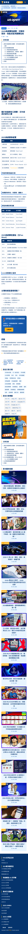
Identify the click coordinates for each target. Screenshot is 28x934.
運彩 (6, 410)
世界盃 (18, 378)
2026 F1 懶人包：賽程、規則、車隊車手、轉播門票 (14, 558)
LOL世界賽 (7, 375)
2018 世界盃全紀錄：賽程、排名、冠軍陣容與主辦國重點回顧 (14, 510)
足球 (6, 392)
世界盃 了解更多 (14, 853)
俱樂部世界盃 (15, 407)
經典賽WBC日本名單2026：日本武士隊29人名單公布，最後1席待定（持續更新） (14, 752)
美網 (7, 36)
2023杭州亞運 (8, 372)
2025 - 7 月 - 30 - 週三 (12, 28)
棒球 (14, 383)
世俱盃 (6, 378)
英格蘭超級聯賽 (20, 389)
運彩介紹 (16, 392)
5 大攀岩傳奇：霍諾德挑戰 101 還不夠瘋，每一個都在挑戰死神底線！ (14, 534)
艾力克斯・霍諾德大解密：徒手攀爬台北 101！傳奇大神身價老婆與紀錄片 (14, 630)
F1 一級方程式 (16, 372)
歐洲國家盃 (15, 386)
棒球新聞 (18, 383)
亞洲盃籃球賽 (14, 381)
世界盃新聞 (7, 381)
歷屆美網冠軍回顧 (11, 455)
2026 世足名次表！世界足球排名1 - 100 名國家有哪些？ (14, 799)
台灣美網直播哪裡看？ (10, 461)
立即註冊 (8, 329)
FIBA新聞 (23, 372)
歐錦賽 (20, 386)
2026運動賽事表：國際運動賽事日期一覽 (14, 606)
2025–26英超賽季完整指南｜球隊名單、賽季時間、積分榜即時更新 (8, 362)
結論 (5, 463)
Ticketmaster (13, 167)
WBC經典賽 (21, 375)
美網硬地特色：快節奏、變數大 (15, 453)
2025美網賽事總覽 (9, 449)
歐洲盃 (13, 413)
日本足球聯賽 (8, 383)
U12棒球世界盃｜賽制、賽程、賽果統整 (20, 362)
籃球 (25, 386)
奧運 (20, 381)
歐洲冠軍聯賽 (8, 386)
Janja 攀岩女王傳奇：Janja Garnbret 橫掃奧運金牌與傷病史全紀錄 (14, 582)
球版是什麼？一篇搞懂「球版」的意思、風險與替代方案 (14, 822)
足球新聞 (11, 392)
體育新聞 (13, 6)
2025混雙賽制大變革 (12, 459)
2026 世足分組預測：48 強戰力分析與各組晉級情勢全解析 (14, 728)
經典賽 (6, 413)
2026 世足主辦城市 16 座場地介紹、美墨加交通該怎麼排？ (14, 776)
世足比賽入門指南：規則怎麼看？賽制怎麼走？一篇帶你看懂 (14, 845)
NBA (16, 375)
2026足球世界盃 (5, 6)
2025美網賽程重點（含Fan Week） (13, 457)
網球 (3, 36)
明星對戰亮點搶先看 (12, 451)
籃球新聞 (7, 389)
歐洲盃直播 (20, 401)
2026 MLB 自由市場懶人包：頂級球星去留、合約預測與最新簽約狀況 (14, 704)
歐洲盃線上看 (14, 404)
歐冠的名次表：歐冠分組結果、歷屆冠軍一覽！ (14, 680)
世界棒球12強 (13, 378)
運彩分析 (21, 398)
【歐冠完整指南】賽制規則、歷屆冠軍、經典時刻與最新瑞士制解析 (14, 487)
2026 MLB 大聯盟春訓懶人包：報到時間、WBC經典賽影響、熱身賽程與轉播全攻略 (14, 655)
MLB (12, 375)
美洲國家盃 (13, 389)
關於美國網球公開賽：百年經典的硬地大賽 (14, 446)
